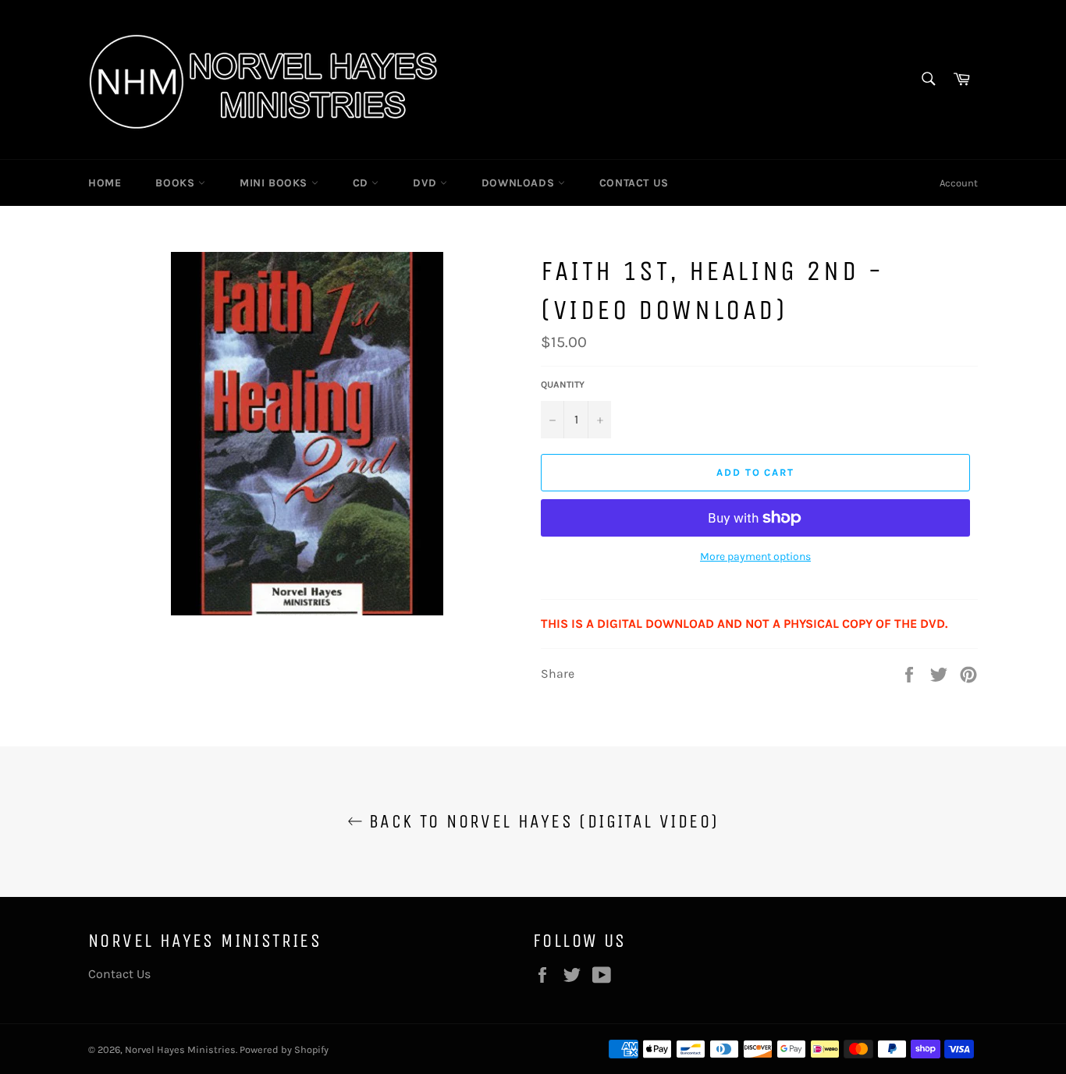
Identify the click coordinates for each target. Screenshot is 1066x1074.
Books (176, 183)
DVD (426, 183)
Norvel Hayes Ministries (180, 1049)
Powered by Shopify (284, 1049)
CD (362, 183)
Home (104, 183)
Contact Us (634, 183)
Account (959, 183)
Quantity (563, 384)
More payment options (755, 556)
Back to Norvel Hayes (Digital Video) (541, 821)
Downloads (519, 183)
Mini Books (275, 183)
